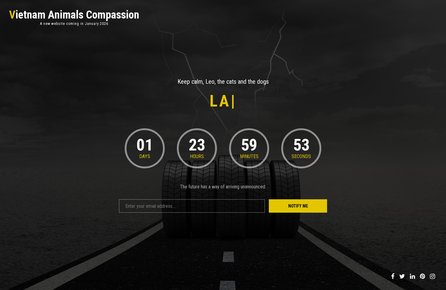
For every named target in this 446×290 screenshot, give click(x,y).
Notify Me (298, 206)
